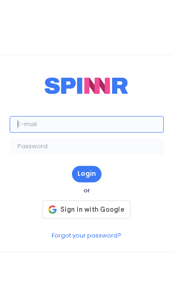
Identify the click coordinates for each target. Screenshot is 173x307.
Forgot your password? (86, 235)
